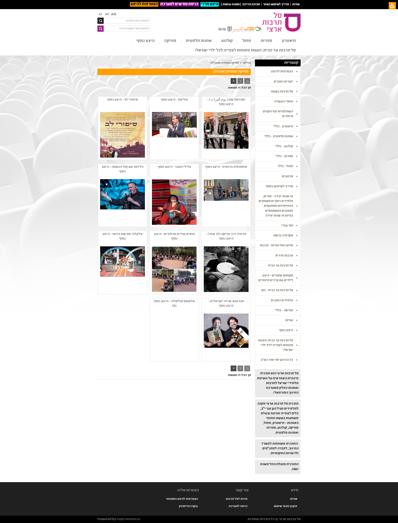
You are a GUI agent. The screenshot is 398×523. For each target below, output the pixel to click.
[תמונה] (174, 202)
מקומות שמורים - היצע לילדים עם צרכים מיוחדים (275, 278)
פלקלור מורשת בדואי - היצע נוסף (122, 236)
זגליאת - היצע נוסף (174, 100)
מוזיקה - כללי (284, 311)
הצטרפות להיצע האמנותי (182, 499)
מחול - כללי (285, 166)
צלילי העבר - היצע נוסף (174, 167)
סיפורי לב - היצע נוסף (122, 100)
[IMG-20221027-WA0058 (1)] (226, 202)
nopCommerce (128, 519)
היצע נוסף (146, 41)
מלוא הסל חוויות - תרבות (276, 246)
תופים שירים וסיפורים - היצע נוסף (174, 236)
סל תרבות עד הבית (280, 266)
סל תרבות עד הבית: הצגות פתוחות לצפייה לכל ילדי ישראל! (245, 50)
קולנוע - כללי (284, 146)
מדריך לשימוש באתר (276, 4)
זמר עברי (287, 226)
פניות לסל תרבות (237, 499)
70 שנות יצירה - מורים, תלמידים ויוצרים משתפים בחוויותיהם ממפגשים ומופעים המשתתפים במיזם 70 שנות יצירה (276, 206)
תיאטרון (289, 41)
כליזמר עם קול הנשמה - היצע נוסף (122, 169)
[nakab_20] (122, 269)
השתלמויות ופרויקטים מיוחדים (278, 114)
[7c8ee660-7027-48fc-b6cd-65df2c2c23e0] (226, 269)
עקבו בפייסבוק (188, 506)
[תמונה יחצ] (226, 336)
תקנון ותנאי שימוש (285, 506)
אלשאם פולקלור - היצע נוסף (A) (174, 303)
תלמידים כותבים (282, 301)
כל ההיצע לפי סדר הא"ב (277, 360)
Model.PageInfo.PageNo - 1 (239, 82)
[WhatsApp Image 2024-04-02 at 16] (174, 135)
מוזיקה (170, 41)
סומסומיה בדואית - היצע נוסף (226, 167)
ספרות (266, 41)
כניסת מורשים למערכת (179, 4)
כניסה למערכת (238, 506)
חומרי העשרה (283, 102)
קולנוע (227, 41)
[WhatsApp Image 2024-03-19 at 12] (122, 135)
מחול (246, 41)
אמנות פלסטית (199, 41)
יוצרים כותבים (283, 82)
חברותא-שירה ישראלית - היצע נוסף (226, 303)
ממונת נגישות (231, 4)
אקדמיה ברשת (283, 236)
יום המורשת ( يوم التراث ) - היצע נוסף (226, 102)
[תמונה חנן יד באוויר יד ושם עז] (122, 202)
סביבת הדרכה (251, 4)
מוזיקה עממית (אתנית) (225, 63)
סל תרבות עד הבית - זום (277, 290)
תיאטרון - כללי (283, 127)
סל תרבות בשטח (282, 92)
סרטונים (287, 177)
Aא (100, 14)
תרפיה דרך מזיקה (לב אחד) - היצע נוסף (226, 236)
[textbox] (127, 21)
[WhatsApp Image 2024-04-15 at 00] (226, 135)
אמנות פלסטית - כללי (278, 137)
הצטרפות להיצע (144, 4)
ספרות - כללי (284, 156)
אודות (296, 4)
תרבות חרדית (284, 256)
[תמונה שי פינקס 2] (174, 269)
